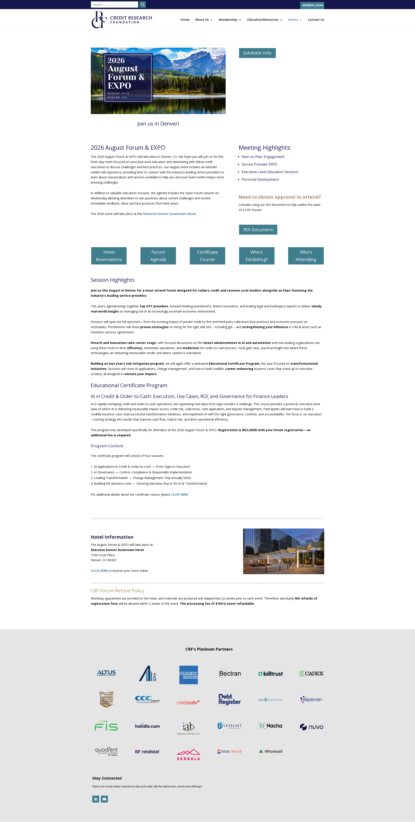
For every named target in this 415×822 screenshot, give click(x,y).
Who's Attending (306, 255)
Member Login (312, 5)
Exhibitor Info (257, 53)
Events (293, 20)
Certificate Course (207, 255)
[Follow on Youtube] (104, 799)
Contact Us (316, 20)
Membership (228, 20)
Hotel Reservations (109, 255)
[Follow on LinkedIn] (95, 799)
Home (185, 20)
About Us (202, 20)
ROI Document (258, 229)
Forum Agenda (158, 255)
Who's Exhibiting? (257, 255)
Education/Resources (262, 20)
